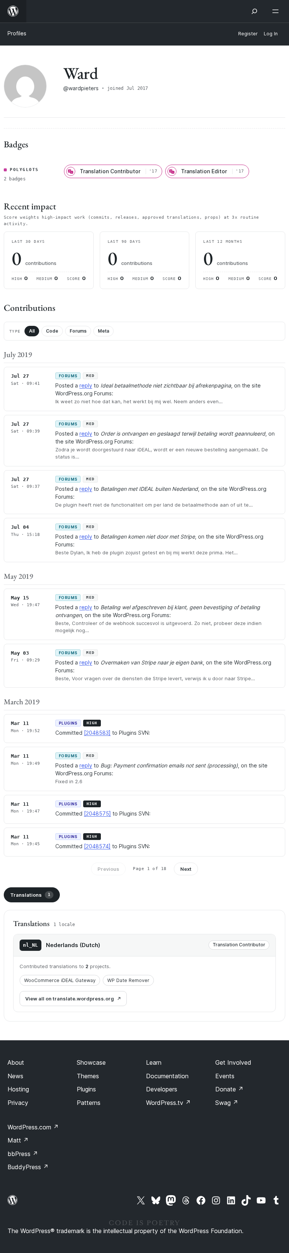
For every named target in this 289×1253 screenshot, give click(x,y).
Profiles (17, 33)
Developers (161, 1089)
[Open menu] (277, 11)
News (15, 1076)
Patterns (88, 1102)
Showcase (91, 1062)
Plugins (86, 1089)
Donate (229, 1089)
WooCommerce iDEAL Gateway (60, 980)
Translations (30, 895)
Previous (108, 869)
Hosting (18, 1089)
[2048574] (97, 846)
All (32, 331)
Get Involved (233, 1062)
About (16, 1062)
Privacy (18, 1102)
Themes (88, 1076)
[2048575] (97, 813)
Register (248, 33)
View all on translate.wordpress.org (69, 999)
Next (186, 869)
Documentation (167, 1076)
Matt (18, 1140)
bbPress (23, 1154)
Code (52, 331)
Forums (78, 331)
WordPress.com (33, 1127)
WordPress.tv (168, 1102)
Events (224, 1076)
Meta (103, 331)
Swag (226, 1102)
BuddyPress (28, 1167)
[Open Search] (254, 11)
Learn (153, 1062)
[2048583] (97, 732)
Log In (271, 33)
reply (85, 385)
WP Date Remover (128, 980)
